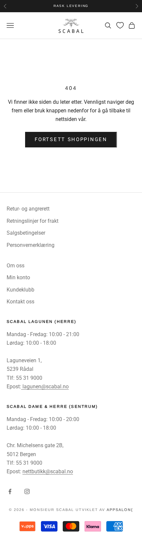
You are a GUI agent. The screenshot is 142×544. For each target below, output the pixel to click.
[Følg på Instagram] (27, 491)
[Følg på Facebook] (10, 491)
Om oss (15, 265)
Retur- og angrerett (28, 209)
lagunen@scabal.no (45, 386)
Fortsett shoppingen (71, 139)
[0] (120, 25)
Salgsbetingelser (26, 233)
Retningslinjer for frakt (32, 221)
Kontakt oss (20, 301)
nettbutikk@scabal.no (47, 471)
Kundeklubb (20, 290)
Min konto (18, 277)
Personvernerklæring (30, 245)
